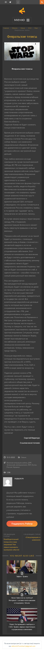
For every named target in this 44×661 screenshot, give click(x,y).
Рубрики (14, 28)
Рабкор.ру (19, 479)
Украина (16, 467)
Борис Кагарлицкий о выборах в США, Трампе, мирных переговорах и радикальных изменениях (22, 626)
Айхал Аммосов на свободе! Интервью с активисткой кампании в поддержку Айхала (22, 600)
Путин (34, 465)
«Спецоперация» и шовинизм (32, 538)
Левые (22, 28)
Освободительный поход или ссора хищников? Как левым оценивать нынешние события (11, 544)
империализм (21, 465)
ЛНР (29, 465)
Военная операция (14, 463)
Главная (6, 28)
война (24, 463)
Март (36, 28)
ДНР (29, 463)
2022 (30, 28)
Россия (9, 467)
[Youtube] (6, 2)
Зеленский (11, 465)
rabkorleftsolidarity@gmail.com (23, 646)
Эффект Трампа (22, 576)
